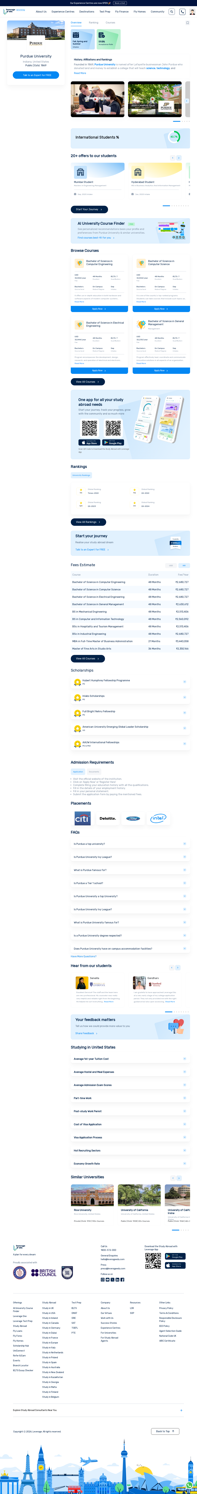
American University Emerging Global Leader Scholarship (115, 726)
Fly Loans (17, 1331)
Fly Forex (17, 1336)
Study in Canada (50, 1323)
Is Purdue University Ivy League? (93, 857)
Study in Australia (51, 1367)
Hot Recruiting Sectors (87, 1150)
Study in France (50, 1338)
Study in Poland (50, 1357)
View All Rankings (86, 522)
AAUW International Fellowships (100, 742)
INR (184, 565)
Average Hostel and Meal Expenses (94, 1072)
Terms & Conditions (169, 1313)
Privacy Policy (166, 1308)
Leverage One (20, 1316)
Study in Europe (50, 1342)
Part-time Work (82, 1098)
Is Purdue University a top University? (96, 896)
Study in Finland (50, 1392)
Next (186, 100)
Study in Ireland (50, 1318)
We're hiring (20, 10)
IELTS (74, 1308)
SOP (132, 1313)
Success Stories (109, 1323)
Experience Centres (63, 11)
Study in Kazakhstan (52, 1377)
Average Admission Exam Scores (93, 1085)
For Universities (108, 1333)
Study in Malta (49, 1387)
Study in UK (48, 1308)
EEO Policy (164, 1326)
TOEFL (75, 1328)
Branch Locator (20, 1365)
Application (78, 772)
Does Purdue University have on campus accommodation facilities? (113, 948)
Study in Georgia (50, 1382)
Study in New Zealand (53, 1372)
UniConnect (19, 1350)
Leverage (37, 1431)
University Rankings (81, 475)
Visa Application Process (88, 1137)
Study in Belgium (50, 1397)
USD (171, 565)
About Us (105, 1308)
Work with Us (107, 1318)
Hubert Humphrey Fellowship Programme (106, 680)
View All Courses (85, 381)
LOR (132, 1308)
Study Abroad (20, 1326)
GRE (74, 1318)
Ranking (93, 22)
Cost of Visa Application (88, 1124)
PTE (74, 1333)
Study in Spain (49, 1362)
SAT (74, 1323)
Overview (76, 22)
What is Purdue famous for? (90, 870)
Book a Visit (120, 3)
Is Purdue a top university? (89, 843)
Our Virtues (106, 1313)
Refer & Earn (19, 1355)
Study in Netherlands (52, 1352)
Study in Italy (49, 1347)
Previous (172, 158)
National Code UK (167, 1336)
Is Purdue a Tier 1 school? (88, 883)
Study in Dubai (49, 1333)
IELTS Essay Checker (23, 1370)
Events (16, 1360)
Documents (94, 772)
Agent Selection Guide (170, 1331)
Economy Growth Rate (87, 1163)
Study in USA (48, 1313)
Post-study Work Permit (88, 1111)
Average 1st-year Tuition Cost (91, 1058)
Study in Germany (51, 1328)
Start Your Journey (87, 209)
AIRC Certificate (167, 1341)
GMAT (74, 1313)
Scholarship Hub (21, 1346)
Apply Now (97, 309)
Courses (110, 22)
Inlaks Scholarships (93, 696)
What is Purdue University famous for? (96, 922)
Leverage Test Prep (22, 1321)
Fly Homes (140, 11)
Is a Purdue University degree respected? (98, 935)
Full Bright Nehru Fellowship (98, 711)
